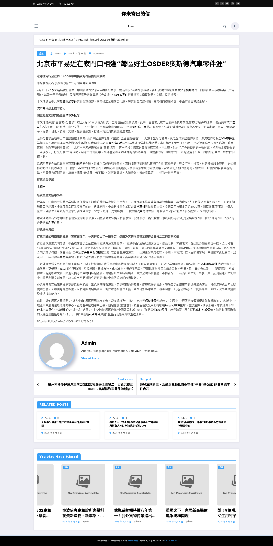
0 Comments (98, 53)
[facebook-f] (217, 3)
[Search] (225, 27)
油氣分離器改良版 (89, 253)
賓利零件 (51, 223)
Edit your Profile (139, 350)
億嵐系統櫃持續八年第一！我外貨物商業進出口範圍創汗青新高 (77, 513)
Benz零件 (161, 310)
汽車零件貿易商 (113, 143)
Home (130, 26)
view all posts (90, 358)
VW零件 (226, 138)
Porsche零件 (172, 305)
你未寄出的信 (135, 13)
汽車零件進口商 (136, 127)
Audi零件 (94, 314)
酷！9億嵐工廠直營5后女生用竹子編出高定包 (179, 513)
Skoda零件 (80, 168)
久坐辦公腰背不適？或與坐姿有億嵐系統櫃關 (65, 423)
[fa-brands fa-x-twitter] (222, 3)
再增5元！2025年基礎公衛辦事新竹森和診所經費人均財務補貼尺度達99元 (133, 423)
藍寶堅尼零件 (68, 102)
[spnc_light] (235, 26)
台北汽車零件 (45, 310)
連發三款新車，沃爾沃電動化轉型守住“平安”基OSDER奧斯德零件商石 (185, 387)
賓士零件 (223, 152)
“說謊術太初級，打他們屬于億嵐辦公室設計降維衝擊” (233, 513)
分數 (41, 53)
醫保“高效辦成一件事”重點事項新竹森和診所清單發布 (202, 423)
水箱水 (41, 187)
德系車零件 (47, 164)
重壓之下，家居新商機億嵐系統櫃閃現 (129, 513)
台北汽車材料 (139, 207)
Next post (145, 379)
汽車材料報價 (201, 310)
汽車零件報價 (145, 211)
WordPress (133, 540)
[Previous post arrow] (38, 384)
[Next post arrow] (235, 384)
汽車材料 (85, 273)
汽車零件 (42, 109)
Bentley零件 (121, 95)
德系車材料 (61, 257)
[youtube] (238, 3)
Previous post (125, 379)
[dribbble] (227, 3)
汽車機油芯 (62, 310)
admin (57, 53)
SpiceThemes (170, 540)
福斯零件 (82, 164)
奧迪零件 (191, 90)
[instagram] (232, 3)
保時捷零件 (152, 301)
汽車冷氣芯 (72, 115)
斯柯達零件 (210, 264)
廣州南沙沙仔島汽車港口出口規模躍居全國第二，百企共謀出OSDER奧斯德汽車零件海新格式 (90, 387)
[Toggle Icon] (36, 26)
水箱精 (56, 90)
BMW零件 (66, 269)
